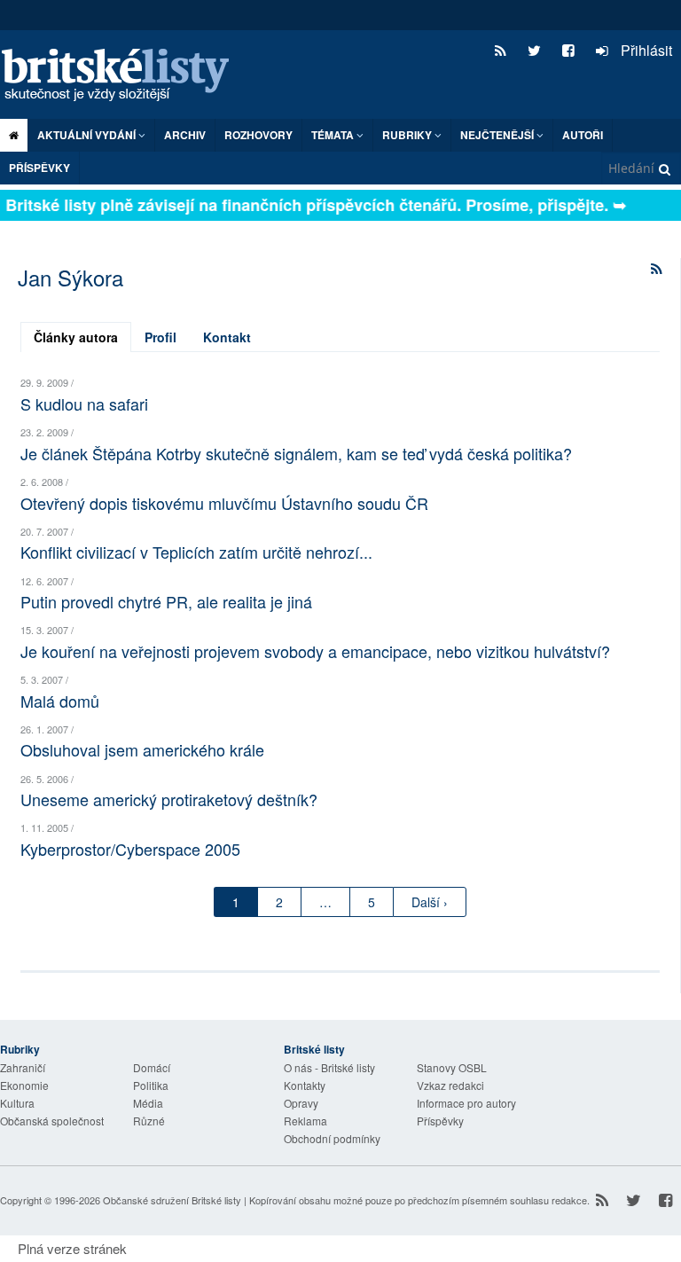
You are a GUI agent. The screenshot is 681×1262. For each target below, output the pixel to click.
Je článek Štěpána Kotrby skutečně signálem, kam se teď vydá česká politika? (296, 453)
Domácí (151, 1067)
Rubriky (408, 135)
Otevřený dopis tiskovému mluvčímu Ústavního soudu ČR (224, 502)
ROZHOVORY (258, 135)
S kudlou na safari (84, 403)
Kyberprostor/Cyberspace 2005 (130, 848)
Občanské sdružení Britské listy (172, 1200)
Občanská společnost (52, 1120)
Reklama (305, 1120)
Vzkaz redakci (450, 1085)
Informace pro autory (466, 1102)
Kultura (17, 1102)
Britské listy (124, 76)
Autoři (582, 135)
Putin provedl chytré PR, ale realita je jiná (166, 601)
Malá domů (59, 700)
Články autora (76, 337)
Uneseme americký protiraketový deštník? (168, 799)
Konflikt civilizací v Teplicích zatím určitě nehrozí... (196, 551)
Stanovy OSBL (452, 1067)
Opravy (301, 1102)
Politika (150, 1085)
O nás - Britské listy (329, 1067)
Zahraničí (22, 1067)
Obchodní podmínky (332, 1138)
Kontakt (227, 337)
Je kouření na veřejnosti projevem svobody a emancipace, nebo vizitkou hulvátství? (315, 650)
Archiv (185, 135)
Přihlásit (644, 50)
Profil (160, 337)
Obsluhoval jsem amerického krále (142, 749)
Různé (149, 1120)
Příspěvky (39, 168)
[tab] (75, 337)
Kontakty (304, 1085)
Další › (429, 902)
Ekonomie (24, 1085)
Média (148, 1102)
